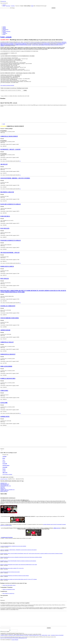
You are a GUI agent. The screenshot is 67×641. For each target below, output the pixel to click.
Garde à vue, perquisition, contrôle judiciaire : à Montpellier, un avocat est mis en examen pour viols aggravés (18, 549)
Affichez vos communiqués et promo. (9, 589)
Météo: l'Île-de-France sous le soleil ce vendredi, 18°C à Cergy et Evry (12, 568)
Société (4, 123)
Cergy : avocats (5, 37)
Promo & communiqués (6, 31)
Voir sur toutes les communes (7, 474)
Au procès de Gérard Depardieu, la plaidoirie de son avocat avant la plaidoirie (13, 546)
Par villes (4, 30)
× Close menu (5, 33)
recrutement (53, 635)
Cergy (32, 5)
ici (20, 161)
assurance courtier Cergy (4, 490)
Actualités (4, 32)
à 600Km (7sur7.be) (56, 528)
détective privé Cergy (3, 491)
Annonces (4, 27)
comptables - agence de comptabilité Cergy (7, 489)
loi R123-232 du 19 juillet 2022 (21, 43)
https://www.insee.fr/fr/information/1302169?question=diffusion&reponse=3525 (13, 637)
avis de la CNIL (46, 43)
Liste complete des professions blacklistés (7, 85)
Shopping (4, 28)
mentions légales (44, 635)
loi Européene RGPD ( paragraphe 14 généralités (32, 44)
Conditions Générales (4, 635)
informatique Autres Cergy (4, 483)
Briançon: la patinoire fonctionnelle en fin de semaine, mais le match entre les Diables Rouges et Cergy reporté (18, 564)
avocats (4, 5)
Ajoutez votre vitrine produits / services (9, 585)
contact (49, 635)
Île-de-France (8, 5)
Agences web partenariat (59, 635)
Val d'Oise (13, 5)
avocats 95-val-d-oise (3, 478)
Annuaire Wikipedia (15, 639)
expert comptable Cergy (4, 484)
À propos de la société (11, 635)
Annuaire (4, 4)
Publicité (17, 635)
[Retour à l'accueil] (3, 1)
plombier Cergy (3, 488)
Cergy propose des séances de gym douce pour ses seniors (10, 571)
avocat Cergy (2, 486)
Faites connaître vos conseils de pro (8, 593)
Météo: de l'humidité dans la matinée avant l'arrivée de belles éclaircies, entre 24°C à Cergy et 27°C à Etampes (18, 579)
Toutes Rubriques (5, 29)
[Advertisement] (33, 18)
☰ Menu (4, 34)
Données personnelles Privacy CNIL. (35, 635)
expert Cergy (2, 487)
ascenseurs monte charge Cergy (5, 485)
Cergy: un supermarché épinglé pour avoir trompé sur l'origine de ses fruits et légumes (14, 575)
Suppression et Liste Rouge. (24, 635)
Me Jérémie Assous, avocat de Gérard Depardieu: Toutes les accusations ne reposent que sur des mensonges (18, 560)
